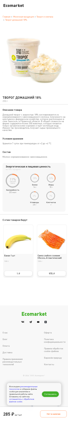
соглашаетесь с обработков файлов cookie (21, 400)
